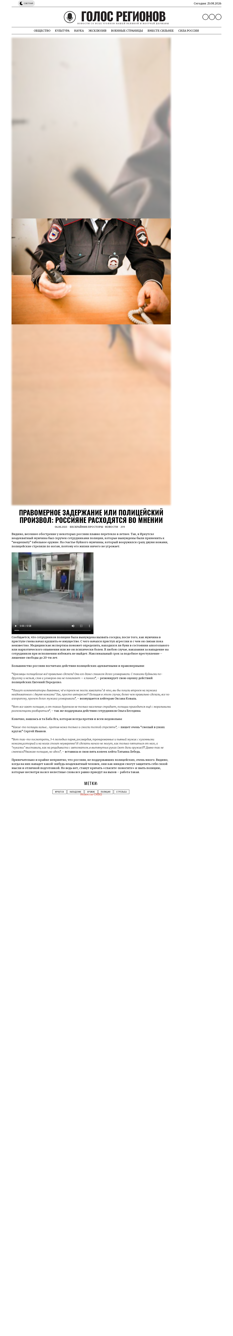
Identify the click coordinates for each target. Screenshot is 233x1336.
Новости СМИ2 (91, 794)
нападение (75, 791)
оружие (91, 791)
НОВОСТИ (111, 526)
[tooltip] (205, 17)
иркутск (59, 791)
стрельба (121, 791)
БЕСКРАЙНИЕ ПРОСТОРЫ (86, 526)
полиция (106, 791)
